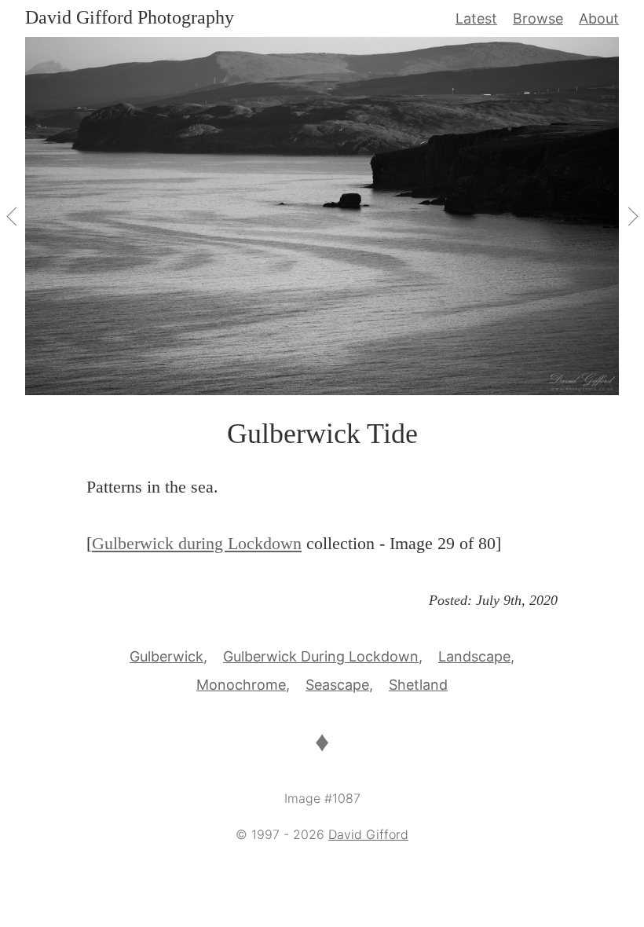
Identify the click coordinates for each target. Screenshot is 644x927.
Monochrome (241, 684)
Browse (538, 18)
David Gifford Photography (129, 17)
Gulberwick (166, 656)
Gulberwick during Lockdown (197, 543)
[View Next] (631, 216)
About (599, 18)
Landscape (474, 656)
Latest (476, 18)
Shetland (418, 684)
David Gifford (368, 834)
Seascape (337, 684)
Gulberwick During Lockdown (321, 656)
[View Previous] (12, 216)
